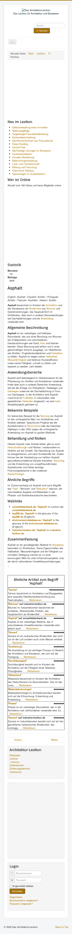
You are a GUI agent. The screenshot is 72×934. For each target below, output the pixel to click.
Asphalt (12, 618)
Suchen (43, 30)
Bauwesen (58, 544)
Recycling (59, 460)
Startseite (15, 755)
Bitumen (51, 308)
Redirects (15, 761)
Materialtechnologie (19, 689)
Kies (42, 343)
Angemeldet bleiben (23, 886)
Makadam (42, 488)
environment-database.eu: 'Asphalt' (32, 520)
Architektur (51, 305)
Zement (12, 632)
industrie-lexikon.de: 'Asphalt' (29, 530)
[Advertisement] (36, 90)
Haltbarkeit (51, 356)
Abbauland (14, 675)
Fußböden (28, 398)
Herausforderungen (18, 447)
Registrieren (16, 897)
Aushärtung (15, 646)
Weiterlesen (35, 600)
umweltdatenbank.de (24, 510)
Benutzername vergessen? (24, 900)
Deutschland (33, 426)
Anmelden (17, 891)
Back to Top (61, 927)
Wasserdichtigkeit (17, 359)
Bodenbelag (47, 318)
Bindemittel (35, 308)
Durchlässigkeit (17, 660)
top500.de (17, 516)
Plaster (12, 703)
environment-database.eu (43, 523)
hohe (57, 401)
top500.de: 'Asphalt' (23, 513)
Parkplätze (57, 353)
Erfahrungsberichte (20, 768)
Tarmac (12, 589)
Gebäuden (27, 401)
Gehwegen (13, 391)
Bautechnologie (16, 474)
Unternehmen (17, 765)
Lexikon (14, 758)
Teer (15, 488)
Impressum (16, 772)
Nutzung (44, 416)
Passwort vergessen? (21, 903)
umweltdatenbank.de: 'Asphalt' (29, 506)
